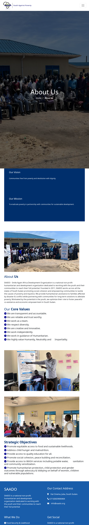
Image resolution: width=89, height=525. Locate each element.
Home (38, 98)
